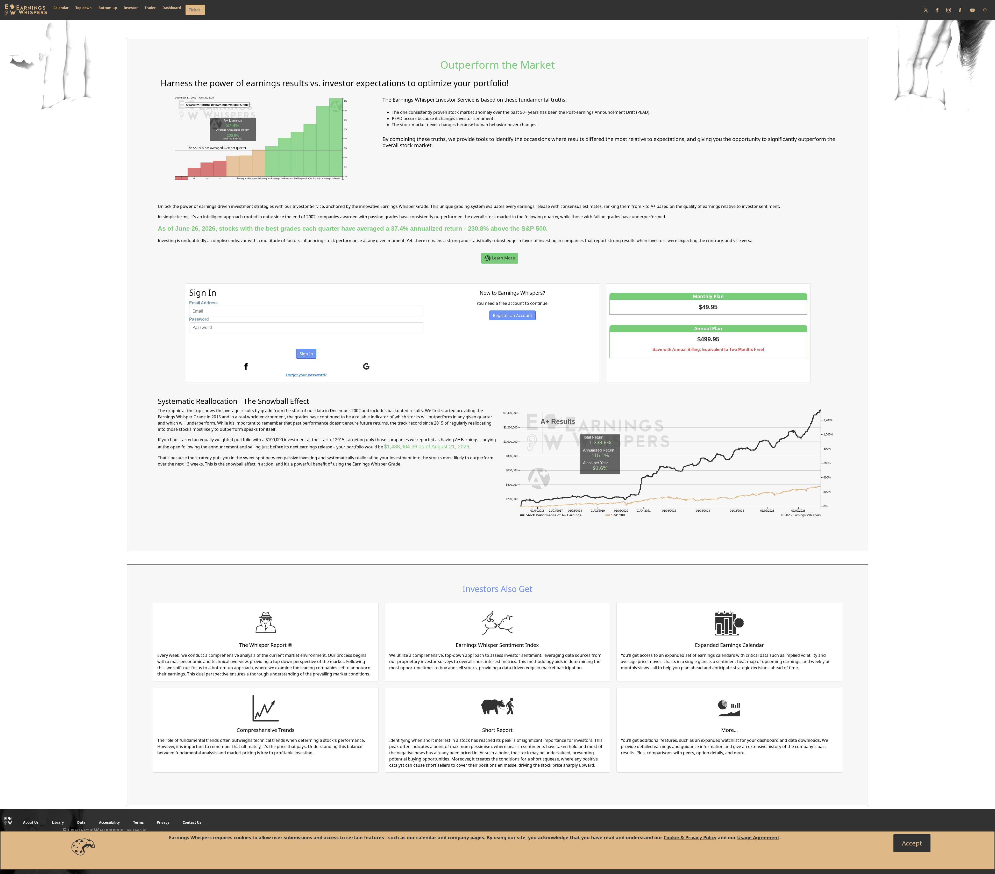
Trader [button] (150, 7)
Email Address (203, 303)
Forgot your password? (306, 374)
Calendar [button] (61, 7)
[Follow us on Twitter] (925, 10)
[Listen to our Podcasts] (984, 10)
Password (199, 319)
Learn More (503, 258)
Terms (138, 822)
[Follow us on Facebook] (937, 10)
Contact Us (192, 822)
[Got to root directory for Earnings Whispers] (25, 10)
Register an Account (512, 315)
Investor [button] (131, 7)
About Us (30, 822)
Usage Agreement (758, 837)
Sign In (306, 354)
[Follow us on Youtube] (972, 10)
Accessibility (109, 822)
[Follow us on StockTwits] (960, 10)
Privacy (163, 822)
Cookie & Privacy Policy (690, 837)
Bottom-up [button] (107, 7)
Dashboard (171, 7)
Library (58, 822)
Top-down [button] (83, 7)
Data (81, 822)
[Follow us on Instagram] (948, 10)
